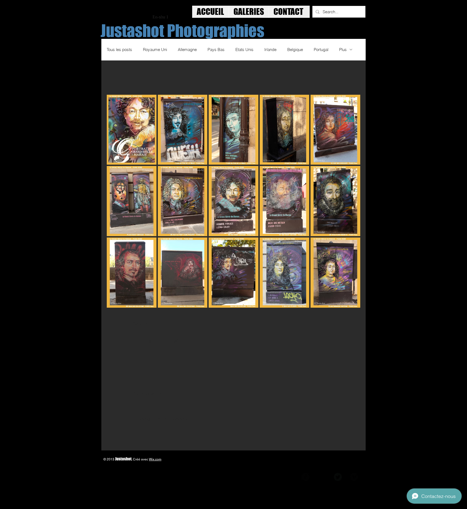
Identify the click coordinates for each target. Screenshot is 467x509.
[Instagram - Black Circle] (322, 477)
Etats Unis (244, 49)
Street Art (142, 323)
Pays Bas (216, 49)
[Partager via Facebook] (136, 341)
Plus (343, 49)
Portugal (321, 49)
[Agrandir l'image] (131, 130)
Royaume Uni (155, 49)
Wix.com (155, 459)
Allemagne (187, 49)
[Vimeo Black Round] (354, 477)
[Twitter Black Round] (338, 477)
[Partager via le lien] (175, 341)
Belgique (295, 49)
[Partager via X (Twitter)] (149, 341)
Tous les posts (119, 49)
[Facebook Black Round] (305, 477)
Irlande (270, 49)
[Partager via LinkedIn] (162, 341)
